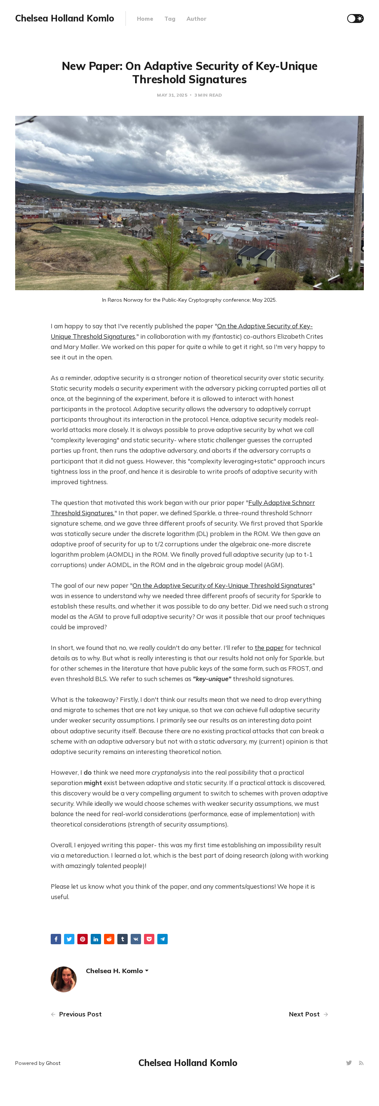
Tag (169, 18)
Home (145, 18)
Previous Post (79, 1014)
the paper (269, 647)
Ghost (53, 1063)
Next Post (305, 1014)
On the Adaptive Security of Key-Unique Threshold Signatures (222, 585)
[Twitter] (350, 1063)
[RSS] (361, 1063)
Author (197, 18)
